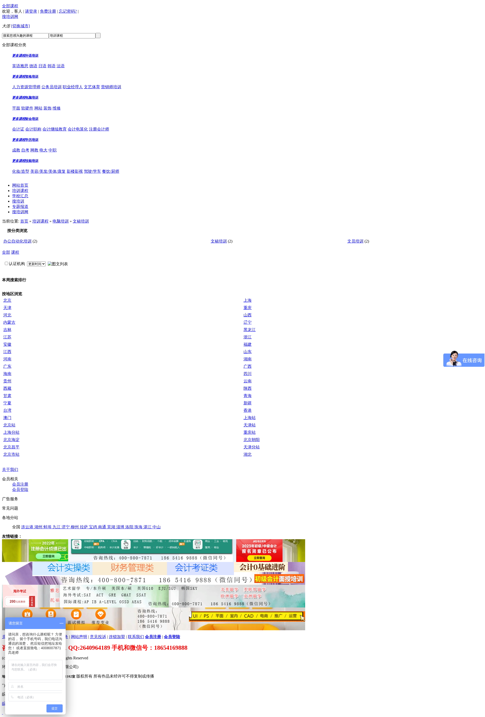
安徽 (7, 344)
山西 (248, 315)
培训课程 (20, 190)
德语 (33, 66)
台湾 (7, 410)
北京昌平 (11, 447)
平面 (16, 108)
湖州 (38, 527)
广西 (248, 366)
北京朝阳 (252, 440)
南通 (102, 527)
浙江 (248, 337)
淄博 (120, 527)
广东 (7, 366)
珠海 (138, 527)
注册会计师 (99, 129)
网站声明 (79, 637)
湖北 (248, 454)
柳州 (75, 527)
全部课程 (10, 6)
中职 (52, 150)
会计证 (18, 129)
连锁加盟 (117, 637)
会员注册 (20, 484)
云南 (248, 381)
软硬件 (27, 108)
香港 (248, 410)
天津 (7, 308)
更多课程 (18, 55)
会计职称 (33, 129)
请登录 (31, 11)
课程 (15, 252)
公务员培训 (51, 87)
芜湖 (111, 527)
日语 (42, 66)
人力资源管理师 (26, 87)
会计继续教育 (54, 129)
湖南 (248, 359)
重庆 (248, 308)
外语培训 (31, 55)
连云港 (27, 527)
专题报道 (20, 206)
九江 (57, 527)
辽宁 (248, 322)
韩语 (51, 66)
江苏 (7, 337)
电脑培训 (31, 97)
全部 (6, 252)
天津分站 (252, 447)
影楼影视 (75, 171)
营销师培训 (111, 87)
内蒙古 (9, 322)
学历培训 (31, 140)
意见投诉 (98, 637)
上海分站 (11, 432)
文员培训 (355, 241)
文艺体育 (92, 87)
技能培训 (31, 161)
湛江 (148, 527)
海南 (7, 374)
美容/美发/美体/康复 (48, 171)
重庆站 (250, 432)
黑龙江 (250, 330)
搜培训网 (10, 16)
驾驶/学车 (92, 171)
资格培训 (31, 76)
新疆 (248, 403)
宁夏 (7, 403)
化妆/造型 (20, 171)
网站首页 (20, 185)
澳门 (7, 418)
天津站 (250, 425)
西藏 (7, 388)
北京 (7, 300)
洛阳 (129, 527)
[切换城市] (20, 26)
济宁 (66, 527)
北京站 (9, 425)
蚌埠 (48, 527)
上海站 (250, 418)
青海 (248, 396)
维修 (57, 108)
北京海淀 (11, 440)
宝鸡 (93, 527)
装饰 (47, 108)
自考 (25, 150)
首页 (24, 221)
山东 (248, 352)
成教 (16, 150)
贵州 (7, 381)
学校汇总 (20, 196)
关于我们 (10, 469)
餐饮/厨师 (110, 171)
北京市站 (11, 454)
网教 (34, 150)
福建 (248, 344)
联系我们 (136, 637)
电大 (43, 150)
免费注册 (48, 11)
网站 (38, 108)
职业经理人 (73, 87)
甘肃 (7, 396)
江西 (7, 352)
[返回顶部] (2, 712)
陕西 (248, 388)
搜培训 (18, 201)
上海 (248, 300)
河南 (7, 359)
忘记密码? (68, 11)
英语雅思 (20, 66)
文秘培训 (81, 221)
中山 (157, 527)
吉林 (7, 330)
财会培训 (31, 119)
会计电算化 (78, 129)
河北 (7, 315)
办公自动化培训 (17, 241)
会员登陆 (20, 489)
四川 (248, 374)
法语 (61, 66)
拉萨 (84, 527)
